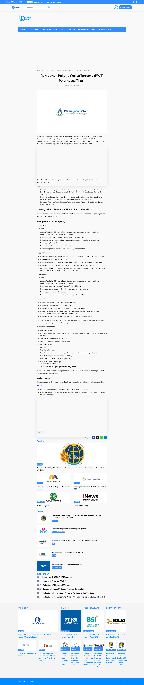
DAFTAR (39, 386)
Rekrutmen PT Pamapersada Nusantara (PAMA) (111, 658)
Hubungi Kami (125, 7)
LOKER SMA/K (35, 30)
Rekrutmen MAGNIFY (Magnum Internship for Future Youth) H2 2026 (98, 660)
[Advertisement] (72, 51)
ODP (53, 543)
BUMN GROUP (41, 501)
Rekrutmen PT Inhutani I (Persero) (57, 585)
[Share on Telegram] (105, 437)
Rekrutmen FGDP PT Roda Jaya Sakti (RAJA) (115, 636)
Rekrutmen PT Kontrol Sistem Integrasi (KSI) (47, 2)
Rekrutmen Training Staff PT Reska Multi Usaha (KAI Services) (69, 593)
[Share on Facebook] (93, 437)
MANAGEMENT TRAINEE (86, 30)
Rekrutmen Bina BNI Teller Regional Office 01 (67, 552)
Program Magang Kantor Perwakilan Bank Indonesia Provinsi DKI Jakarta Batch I (37, 636)
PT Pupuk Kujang (43, 505)
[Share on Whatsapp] (101, 437)
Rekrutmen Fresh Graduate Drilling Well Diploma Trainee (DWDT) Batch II (74, 597)
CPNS (63, 30)
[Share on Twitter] (97, 437)
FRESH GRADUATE (104, 30)
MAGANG (71, 30)
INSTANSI (39, 464)
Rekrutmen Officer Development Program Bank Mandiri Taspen (74, 540)
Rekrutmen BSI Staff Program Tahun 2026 (91, 636)
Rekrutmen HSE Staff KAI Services (57, 577)
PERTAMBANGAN (111, 631)
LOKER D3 (47, 30)
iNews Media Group (81, 505)
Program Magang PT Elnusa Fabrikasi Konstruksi (63, 589)
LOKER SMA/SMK (56, 567)
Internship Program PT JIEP (54, 581)
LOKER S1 (23, 30)
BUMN (55, 30)
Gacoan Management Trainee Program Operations (70, 528)
